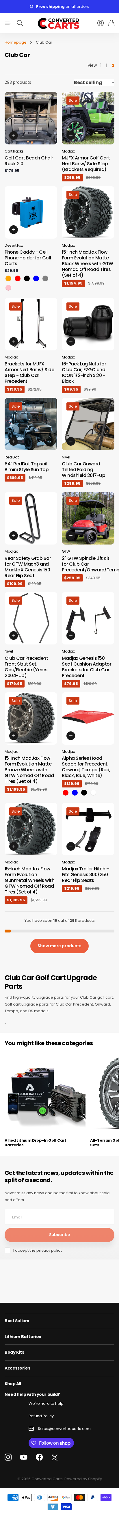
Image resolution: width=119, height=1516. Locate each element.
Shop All (13, 1384)
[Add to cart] (13, 135)
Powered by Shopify (83, 1479)
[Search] (20, 23)
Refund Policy (41, 1416)
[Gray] (45, 278)
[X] (55, 1458)
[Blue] (36, 278)
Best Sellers (17, 1321)
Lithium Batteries (23, 1336)
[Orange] (8, 278)
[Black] (27, 278)
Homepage (16, 42)
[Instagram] (8, 1457)
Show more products (59, 946)
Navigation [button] (8, 23)
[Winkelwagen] (111, 23)
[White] (93, 792)
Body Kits (14, 1352)
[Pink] (8, 287)
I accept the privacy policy (37, 1250)
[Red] (17, 278)
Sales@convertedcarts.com (64, 1428)
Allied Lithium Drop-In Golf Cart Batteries (35, 1143)
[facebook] (39, 1457)
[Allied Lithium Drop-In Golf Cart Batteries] (45, 1093)
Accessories (17, 1368)
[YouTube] (23, 1457)
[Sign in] (100, 23)
